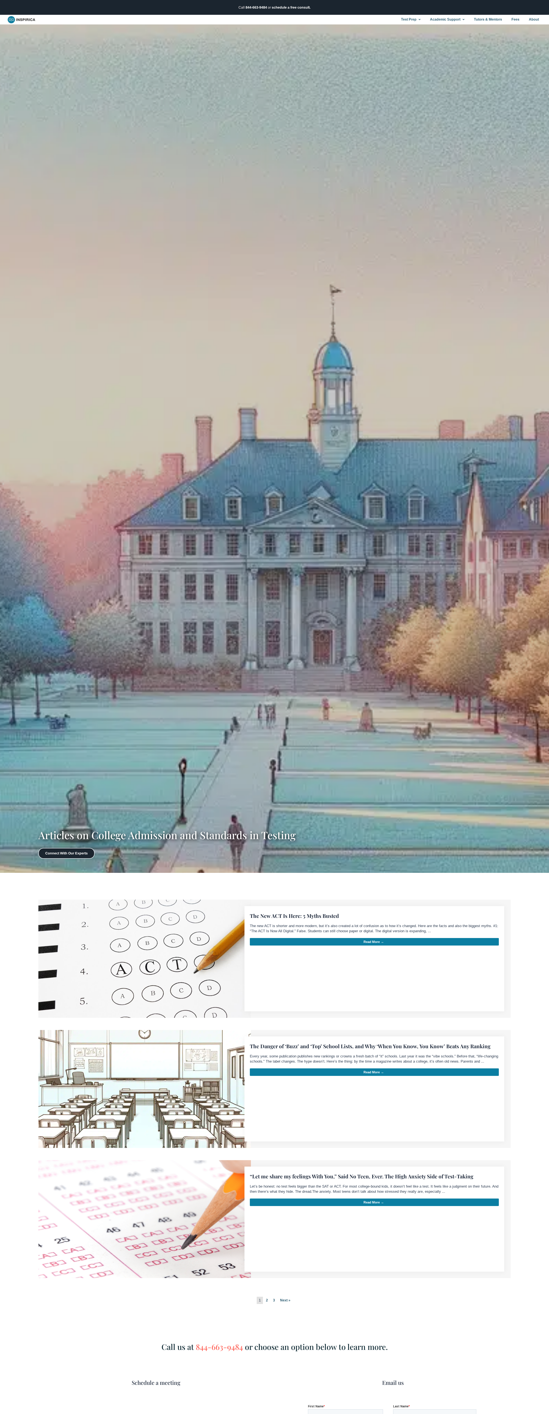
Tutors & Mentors (488, 19)
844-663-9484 (256, 7)
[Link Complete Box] (274, 959)
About (534, 19)
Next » (285, 1300)
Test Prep (408, 19)
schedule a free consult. (291, 7)
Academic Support (445, 19)
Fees (515, 19)
